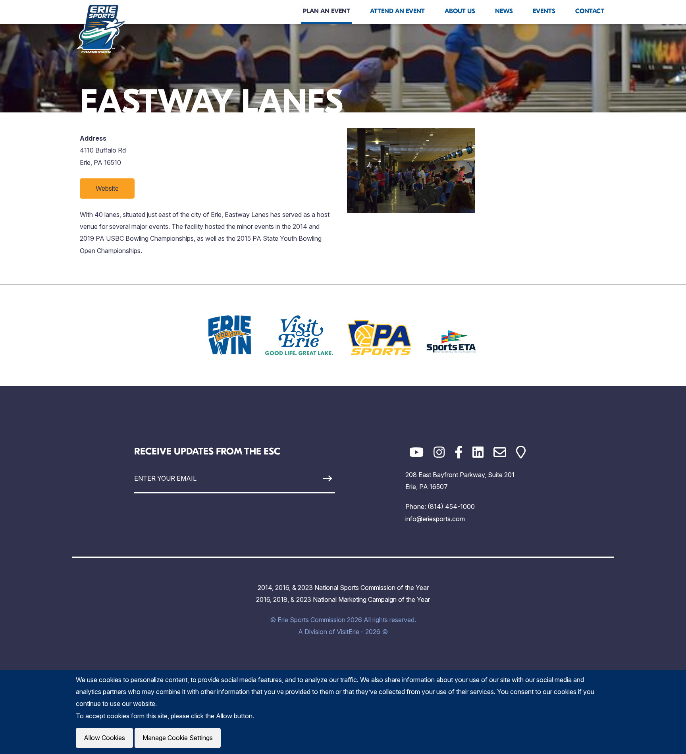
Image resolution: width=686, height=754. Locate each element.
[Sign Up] (309, 478)
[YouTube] (416, 452)
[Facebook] (458, 452)
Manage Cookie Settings (178, 738)
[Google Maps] (521, 452)
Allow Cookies (104, 738)
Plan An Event (326, 11)
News (504, 11)
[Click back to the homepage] (101, 28)
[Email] (499, 452)
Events (544, 11)
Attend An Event (397, 11)
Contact (589, 11)
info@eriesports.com (435, 519)
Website (107, 188)
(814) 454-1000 (451, 506)
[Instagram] (439, 452)
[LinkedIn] (478, 452)
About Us (460, 11)
